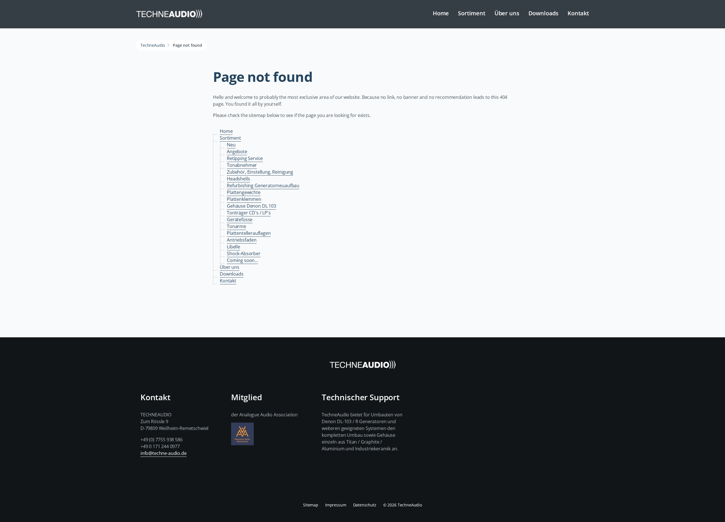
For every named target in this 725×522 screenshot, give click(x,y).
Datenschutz (364, 505)
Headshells (238, 179)
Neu (231, 145)
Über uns (506, 13)
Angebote (237, 151)
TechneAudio (152, 45)
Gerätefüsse (239, 219)
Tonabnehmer (242, 165)
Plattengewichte (244, 192)
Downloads (543, 13)
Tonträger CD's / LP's (249, 213)
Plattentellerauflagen (249, 233)
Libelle (233, 247)
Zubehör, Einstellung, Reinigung (260, 172)
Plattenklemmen (244, 199)
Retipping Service (245, 158)
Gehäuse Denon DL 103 (251, 206)
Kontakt (578, 13)
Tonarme (236, 226)
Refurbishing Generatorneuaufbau (263, 185)
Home (441, 13)
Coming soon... (242, 260)
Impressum (335, 505)
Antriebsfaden (242, 240)
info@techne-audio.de (163, 453)
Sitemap (310, 505)
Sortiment (471, 13)
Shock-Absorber (244, 253)
